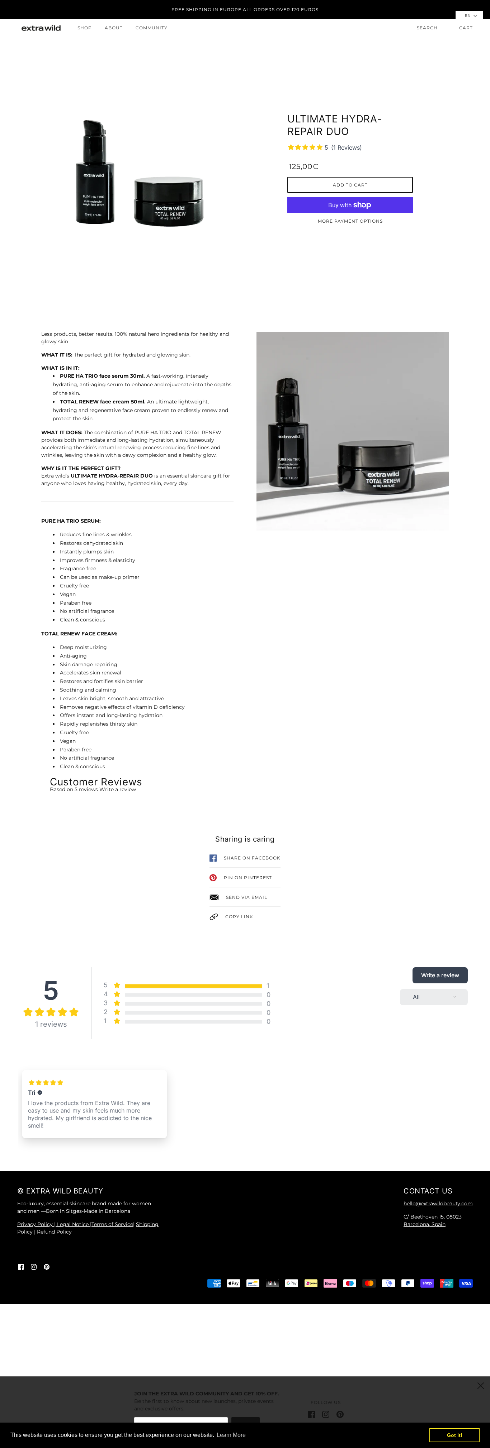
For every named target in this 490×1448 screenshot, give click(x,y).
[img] (20, 1266)
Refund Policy (54, 1232)
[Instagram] (325, 1413)
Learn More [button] (231, 1435)
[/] (41, 28)
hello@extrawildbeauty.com (438, 1203)
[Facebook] (311, 1413)
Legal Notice (73, 1224)
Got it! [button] (454, 1435)
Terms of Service (112, 1224)
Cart (466, 27)
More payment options (350, 221)
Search (427, 27)
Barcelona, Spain (425, 1224)
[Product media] (137, 170)
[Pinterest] (340, 1413)
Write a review (117, 789)
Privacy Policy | (37, 1224)
